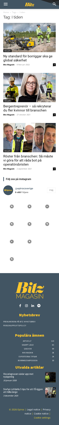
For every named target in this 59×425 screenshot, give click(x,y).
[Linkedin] (32, 306)
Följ (51, 190)
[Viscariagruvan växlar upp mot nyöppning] (50, 377)
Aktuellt (7, 51)
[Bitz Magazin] (29, 4)
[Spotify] (39, 306)
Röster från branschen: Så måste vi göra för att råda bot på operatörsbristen (28, 160)
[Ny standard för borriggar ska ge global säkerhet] (29, 37)
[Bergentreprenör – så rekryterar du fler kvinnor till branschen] (29, 87)
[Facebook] (20, 306)
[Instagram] (26, 306)
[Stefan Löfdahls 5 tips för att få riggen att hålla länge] (50, 392)
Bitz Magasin (8, 64)
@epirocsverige (24, 188)
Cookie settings (42, 417)
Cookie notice (41, 413)
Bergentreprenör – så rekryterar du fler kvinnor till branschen (27, 108)
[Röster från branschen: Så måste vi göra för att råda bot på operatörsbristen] (29, 137)
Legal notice (33, 409)
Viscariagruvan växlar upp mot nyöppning (18, 375)
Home (6, 12)
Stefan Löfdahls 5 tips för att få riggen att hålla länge (23, 390)
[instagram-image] (11, 206)
